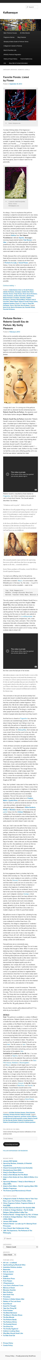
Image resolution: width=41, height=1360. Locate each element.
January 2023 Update (10, 1161)
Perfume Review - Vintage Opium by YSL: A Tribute (20, 1214)
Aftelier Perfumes (8, 292)
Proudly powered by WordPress (26, 1356)
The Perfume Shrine (10, 1322)
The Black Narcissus (10, 1313)
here (8, 1044)
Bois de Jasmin (8, 1272)
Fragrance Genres (9, 37)
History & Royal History (10, 59)
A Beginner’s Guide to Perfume (13, 46)
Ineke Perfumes (8, 296)
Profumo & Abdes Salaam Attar (13, 1299)
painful (5, 812)
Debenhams (21, 1085)
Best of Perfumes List (17, 307)
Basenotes (6, 1269)
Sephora (15, 1056)
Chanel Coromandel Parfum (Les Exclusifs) (17, 1168)
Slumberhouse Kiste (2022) (12, 1170)
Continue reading (9, 285)
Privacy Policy (8, 1343)
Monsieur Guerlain (9, 1290)
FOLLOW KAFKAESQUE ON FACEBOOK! (15, 1150)
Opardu (21, 238)
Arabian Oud (25, 292)
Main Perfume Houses (10, 33)
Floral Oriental (30, 1112)
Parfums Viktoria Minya (17, 299)
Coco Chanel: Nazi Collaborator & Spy (16, 1228)
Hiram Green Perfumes (30, 294)
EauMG (5, 1276)
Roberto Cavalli (24, 301)
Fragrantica (6, 496)
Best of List (6, 307)
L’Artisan (20, 812)
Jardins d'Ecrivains (20, 296)
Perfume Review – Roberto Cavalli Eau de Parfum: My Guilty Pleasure (16, 323)
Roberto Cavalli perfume (25, 1120)
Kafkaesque (10, 12)
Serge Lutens (33, 301)
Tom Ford (17, 305)
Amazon (20, 1083)
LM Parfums (30, 296)
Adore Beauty (29, 1099)
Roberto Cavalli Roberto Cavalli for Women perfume (19, 1122)
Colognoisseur (8, 1274)
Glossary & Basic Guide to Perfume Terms (16, 41)
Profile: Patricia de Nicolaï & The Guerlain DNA (19, 1208)
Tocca (12, 305)
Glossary (15, 880)
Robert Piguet (14, 301)
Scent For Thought (9, 1306)
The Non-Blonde (8, 1317)
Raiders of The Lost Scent (12, 1301)
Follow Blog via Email (11, 1144)
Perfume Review (15, 1114)
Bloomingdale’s (24, 1063)
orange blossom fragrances (11, 1116)
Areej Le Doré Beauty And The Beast (15, 1175)
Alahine (13, 235)
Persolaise (6, 1297)
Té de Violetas (8, 1310)
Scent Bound (7, 1304)
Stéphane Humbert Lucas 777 (12, 303)
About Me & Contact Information (18, 63)
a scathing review (26, 616)
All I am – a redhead (10, 1262)
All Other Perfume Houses (17, 1112)
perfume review (26, 1116)
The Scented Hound (10, 1324)
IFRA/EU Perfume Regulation (12, 54)
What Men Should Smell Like (13, 1333)
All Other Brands (25, 33)
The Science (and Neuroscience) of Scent (17, 1191)
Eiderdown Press (9, 1278)
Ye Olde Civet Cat (9, 1335)
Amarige (26, 894)
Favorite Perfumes (9, 309)
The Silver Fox (8, 1326)
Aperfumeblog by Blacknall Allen (14, 1265)
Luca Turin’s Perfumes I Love (13, 1285)
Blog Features (22, 37)
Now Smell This (8, 1294)
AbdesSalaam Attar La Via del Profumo (21, 290)
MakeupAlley (22, 730)
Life (5, 63)
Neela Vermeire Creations (11, 298)
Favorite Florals (30, 307)
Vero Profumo (25, 305)
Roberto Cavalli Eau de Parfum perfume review (20, 1117)
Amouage (18, 292)
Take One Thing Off (9, 1308)
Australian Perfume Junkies (12, 1267)
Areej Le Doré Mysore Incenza (13, 1172)
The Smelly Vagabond (10, 1329)
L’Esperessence (8, 1283)
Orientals (23, 298)
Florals (11, 294)
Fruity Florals (18, 294)
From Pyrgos (7, 1281)
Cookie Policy (8, 1345)
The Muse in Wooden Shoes (12, 1315)
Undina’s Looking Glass (11, 1331)
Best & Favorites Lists (10, 50)
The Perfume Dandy (10, 1319)
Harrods (30, 1085)
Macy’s (20, 580)
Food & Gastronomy (26, 59)
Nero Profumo (8, 1292)
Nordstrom (15, 1063)
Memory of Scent (9, 1288)
